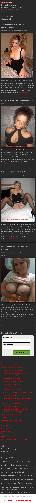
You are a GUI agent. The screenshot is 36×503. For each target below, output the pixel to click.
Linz (4, 417)
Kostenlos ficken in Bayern (12, 376)
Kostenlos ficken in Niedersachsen (14, 395)
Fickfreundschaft (8, 476)
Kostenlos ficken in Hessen (12, 390)
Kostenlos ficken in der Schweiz (10, 103)
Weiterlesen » (24, 92)
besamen (25, 465)
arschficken (13, 465)
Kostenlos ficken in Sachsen (12, 403)
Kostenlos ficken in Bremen (12, 384)
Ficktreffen (23, 476)
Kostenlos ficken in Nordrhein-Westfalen (15, 30)
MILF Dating (5, 425)
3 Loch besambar (9, 461)
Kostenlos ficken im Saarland (12, 370)
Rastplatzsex (30, 490)
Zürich (21, 103)
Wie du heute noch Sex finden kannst (14, 439)
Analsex (22, 461)
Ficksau (18, 476)
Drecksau (15, 472)
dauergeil (32, 469)
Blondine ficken (22, 468)
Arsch (3, 465)
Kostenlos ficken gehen (9, 365)
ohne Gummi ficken (9, 490)
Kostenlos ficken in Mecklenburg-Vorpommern (18, 392)
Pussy (25, 490)
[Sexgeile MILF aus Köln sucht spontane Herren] (17, 77)
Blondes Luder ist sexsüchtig (13, 172)
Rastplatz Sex (5, 431)
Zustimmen (10, 501)
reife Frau (3, 492)
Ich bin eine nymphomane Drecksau (17, 100)
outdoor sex (20, 490)
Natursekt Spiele (19, 487)
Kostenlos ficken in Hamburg (12, 387)
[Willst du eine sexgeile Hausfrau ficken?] (18, 302)
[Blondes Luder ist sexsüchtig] (18, 221)
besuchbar (5, 469)
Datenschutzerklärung (8, 449)
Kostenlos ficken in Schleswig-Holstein (16, 409)
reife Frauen (9, 492)
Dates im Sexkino (7, 434)
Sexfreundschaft (25, 492)
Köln (2, 30)
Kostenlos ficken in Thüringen (13, 412)
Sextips (3, 437)
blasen (13, 469)
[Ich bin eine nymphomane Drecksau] (18, 147)
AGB (2, 446)
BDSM (20, 465)
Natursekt (12, 487)
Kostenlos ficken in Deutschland (10, 252)
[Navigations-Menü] (33, 6)
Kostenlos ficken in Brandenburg (14, 381)
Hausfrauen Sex (16, 479)
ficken (21, 472)
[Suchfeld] (33, 326)
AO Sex (28, 462)
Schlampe (15, 492)
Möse (2, 487)
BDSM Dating (5, 428)
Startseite (4, 16)
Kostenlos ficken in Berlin (11, 378)
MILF (32, 484)
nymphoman (29, 487)
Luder (27, 484)
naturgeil (6, 487)
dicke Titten (9, 472)
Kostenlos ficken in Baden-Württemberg (12, 175)
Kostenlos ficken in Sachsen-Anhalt (14, 406)
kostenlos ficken (15, 483)
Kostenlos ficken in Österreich (12, 414)
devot (2, 472)
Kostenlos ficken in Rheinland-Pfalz (14, 401)
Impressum (4, 451)
